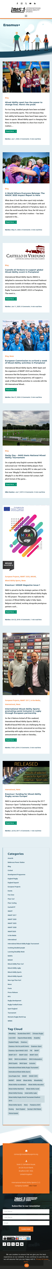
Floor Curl (11, 899)
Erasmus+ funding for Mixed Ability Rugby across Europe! (23, 795)
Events (10, 891)
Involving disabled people (16, 948)
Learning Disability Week (16, 952)
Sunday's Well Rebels (34, 1109)
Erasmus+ (24, 1042)
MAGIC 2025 (33, 1076)
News (12, 356)
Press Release (13, 992)
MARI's (10, 956)
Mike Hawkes (10, 492)
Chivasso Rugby (38, 1033)
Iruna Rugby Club (14, 1076)
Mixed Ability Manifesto (16, 1089)
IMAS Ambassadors (35, 1059)
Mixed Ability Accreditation (17, 1084)
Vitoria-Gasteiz (13, 1113)
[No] (49, 1260)
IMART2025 (12, 931)
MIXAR (33, 577)
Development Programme (16, 874)
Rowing (11, 1109)
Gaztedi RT (11, 907)
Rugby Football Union (15, 1004)
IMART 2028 (12, 927)
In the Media (35, 700)
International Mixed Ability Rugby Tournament (23, 944)
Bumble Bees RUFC (24, 1033)
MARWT (11, 1080)
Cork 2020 (12, 1038)
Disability (37, 1038)
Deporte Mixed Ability (25, 1038)
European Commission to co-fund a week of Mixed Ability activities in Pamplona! (26, 362)
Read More (10, 131)
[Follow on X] (26, 3)
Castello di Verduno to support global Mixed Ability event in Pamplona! (24, 271)
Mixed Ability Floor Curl (16, 964)
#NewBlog (12, 1033)
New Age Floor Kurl (14, 980)
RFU (9, 996)
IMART (10, 911)
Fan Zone (11, 895)
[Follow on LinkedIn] (34, 3)
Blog (7, 98)
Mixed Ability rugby (14, 968)
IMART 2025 (12, 923)
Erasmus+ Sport (36, 1046)
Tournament (12, 1013)
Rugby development (14, 1001)
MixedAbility (38, 1080)
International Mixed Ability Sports (19, 1072)
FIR (31, 1050)
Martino (7, 139)
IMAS (10, 1059)
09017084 (33, 1186)
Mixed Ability (27, 1080)
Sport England (12, 1009)
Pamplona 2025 (35, 1105)
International (10, 704)
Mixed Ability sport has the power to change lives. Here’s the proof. (23, 103)
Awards (10, 858)
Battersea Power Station (16, 862)
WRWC (10, 1021)
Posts (10, 988)
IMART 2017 (25, 700)
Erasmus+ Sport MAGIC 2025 (18, 1050)
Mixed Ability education (36, 1084)
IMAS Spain (23, 1063)
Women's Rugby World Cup (17, 1017)
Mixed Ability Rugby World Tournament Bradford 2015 (24, 1098)
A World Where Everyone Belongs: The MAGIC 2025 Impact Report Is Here (25, 194)
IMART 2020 (25, 577)
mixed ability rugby (31, 1093)
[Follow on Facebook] (17, 3)
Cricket (10, 870)
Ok (27, 1265)
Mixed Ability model (32, 1089)
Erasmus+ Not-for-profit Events (19, 1046)
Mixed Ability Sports (12, 581)
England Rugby (13, 879)
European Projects (12, 577)
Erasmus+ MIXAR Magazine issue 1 (22, 585)
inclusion (32, 1063)
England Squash (13, 883)
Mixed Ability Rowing (15, 1093)
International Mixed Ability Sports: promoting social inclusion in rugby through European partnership (23, 711)
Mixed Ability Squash (15, 976)
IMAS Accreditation (21, 1059)
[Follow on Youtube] (30, 3)
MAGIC (24, 1076)
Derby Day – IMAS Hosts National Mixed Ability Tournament (25, 456)
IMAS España (13, 1063)
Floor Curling (12, 903)
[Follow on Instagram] (21, 3)
